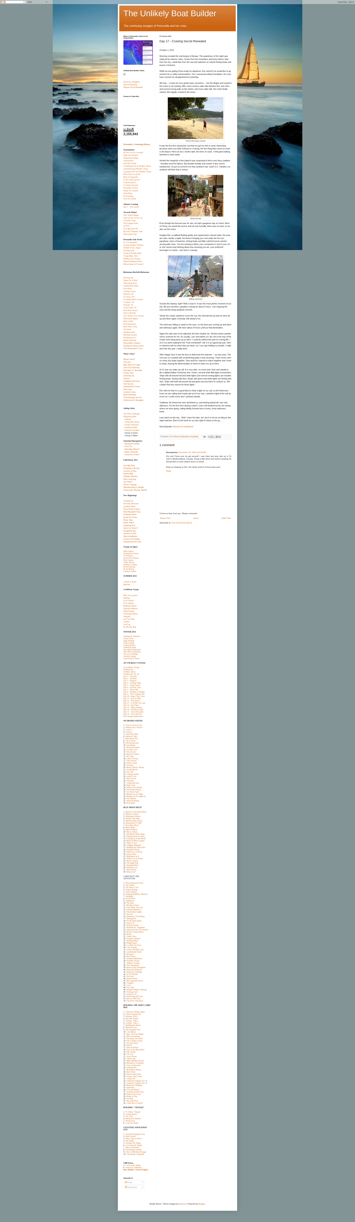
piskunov (183, 1204)
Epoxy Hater (131, 854)
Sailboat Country (133, 963)
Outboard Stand (129, 647)
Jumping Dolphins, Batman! (136, 894)
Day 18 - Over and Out (132, 714)
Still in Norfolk (129, 313)
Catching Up (128, 376)
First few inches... (130, 199)
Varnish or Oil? (129, 533)
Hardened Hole (132, 865)
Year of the (135, 1050)
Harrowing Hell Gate (134, 996)
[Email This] (209, 436)
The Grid (129, 1116)
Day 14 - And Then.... (132, 705)
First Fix (128, 446)
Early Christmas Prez (132, 261)
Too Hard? (128, 482)
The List (129, 1054)
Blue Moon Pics (131, 738)
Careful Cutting (129, 656)
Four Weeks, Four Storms (133, 316)
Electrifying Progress (131, 509)
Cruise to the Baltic (131, 539)
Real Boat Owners (130, 310)
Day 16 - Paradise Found (133, 710)
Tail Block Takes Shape (135, 834)
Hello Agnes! (128, 551)
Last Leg (126, 624)
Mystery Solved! (132, 814)
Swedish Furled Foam (135, 1092)
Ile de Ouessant (129, 567)
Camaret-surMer (129, 571)
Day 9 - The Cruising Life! (134, 694)
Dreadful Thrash (132, 961)
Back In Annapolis (130, 177)
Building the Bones (132, 1025)
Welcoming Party (130, 283)
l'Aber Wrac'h (128, 562)
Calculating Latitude (133, 1150)
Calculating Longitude (135, 1154)
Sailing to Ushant (130, 565)
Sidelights (129, 896)
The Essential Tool (132, 1030)
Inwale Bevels (131, 770)
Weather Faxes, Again (131, 248)
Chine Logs (130, 1059)
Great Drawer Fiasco (131, 658)
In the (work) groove (131, 180)
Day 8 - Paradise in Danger (134, 692)
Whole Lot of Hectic (134, 852)
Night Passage (128, 611)
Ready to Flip (131, 1096)
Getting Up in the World (136, 838)
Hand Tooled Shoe (133, 1074)
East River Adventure (134, 1001)
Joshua (126, 378)
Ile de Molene (128, 569)
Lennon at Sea (129, 471)
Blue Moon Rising (133, 1070)
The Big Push (128, 250)
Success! (129, 914)
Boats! (128, 934)
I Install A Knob (129, 581)
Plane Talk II (128, 522)
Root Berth (130, 803)
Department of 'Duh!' (133, 823)
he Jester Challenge (131, 414)
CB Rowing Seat (132, 743)
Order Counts (131, 763)
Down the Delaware (134, 970)
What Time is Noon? (133, 1139)
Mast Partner (131, 870)
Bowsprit (130, 954)
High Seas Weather (130, 155)
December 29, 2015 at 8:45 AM (192, 452)
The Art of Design (130, 654)
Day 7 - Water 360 (130, 690)
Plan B (129, 1045)
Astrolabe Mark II (132, 449)
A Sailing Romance (131, 381)
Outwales (130, 781)
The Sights (129, 1141)
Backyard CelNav (132, 444)
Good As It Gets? (132, 454)
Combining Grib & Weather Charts (137, 166)
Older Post (226, 518)
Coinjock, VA (128, 302)
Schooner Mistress (130, 608)
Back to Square (132, 861)
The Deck (127, 329)
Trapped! (130, 983)
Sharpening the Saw (132, 542)
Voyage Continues (133, 939)
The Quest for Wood (134, 1039)
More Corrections (132, 1147)
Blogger (202, 1204)
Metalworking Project (134, 821)
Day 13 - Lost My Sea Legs (134, 703)
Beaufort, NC (128, 294)
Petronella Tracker (130, 188)
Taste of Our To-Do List (133, 218)
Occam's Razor (132, 1043)
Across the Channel (131, 558)
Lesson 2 (128, 732)
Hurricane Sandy (133, 747)
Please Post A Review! (133, 87)
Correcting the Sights (133, 1145)
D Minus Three (129, 672)
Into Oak (129, 772)
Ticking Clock (132, 992)
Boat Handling (129, 395)
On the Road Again (133, 921)
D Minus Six (128, 670)
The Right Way (132, 863)
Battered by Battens (133, 1119)
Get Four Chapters (131, 82)
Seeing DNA (131, 1067)
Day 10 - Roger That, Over (134, 696)
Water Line (130, 785)
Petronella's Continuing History (136, 144)
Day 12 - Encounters (131, 701)
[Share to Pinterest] (219, 436)
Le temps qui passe (130, 185)
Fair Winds (129, 885)
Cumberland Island (130, 286)
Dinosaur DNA (131, 1016)
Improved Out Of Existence (137, 930)
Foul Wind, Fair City (134, 907)
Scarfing (129, 765)
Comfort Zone (129, 392)
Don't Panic (131, 1072)
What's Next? (129, 359)
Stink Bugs (127, 193)
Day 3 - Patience (129, 681)
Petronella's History (131, 343)
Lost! (128, 985)
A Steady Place (130, 514)
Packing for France (130, 553)
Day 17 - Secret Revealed (133, 712)
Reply (168, 471)
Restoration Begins (130, 319)
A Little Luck (131, 750)
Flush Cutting (128, 643)
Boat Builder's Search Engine (135, 1170)
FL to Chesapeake (130, 242)
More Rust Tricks (130, 327)
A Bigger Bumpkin (133, 845)
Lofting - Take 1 (132, 1021)
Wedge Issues (131, 943)
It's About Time (132, 792)
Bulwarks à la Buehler (135, 1063)
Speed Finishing (132, 801)
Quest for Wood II (130, 528)
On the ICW (130, 899)
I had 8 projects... (130, 182)
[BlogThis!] (211, 436)
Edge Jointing (128, 641)
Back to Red (128, 321)
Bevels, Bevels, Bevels (135, 767)
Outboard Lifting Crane (133, 346)
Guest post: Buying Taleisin (135, 490)
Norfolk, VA (128, 305)
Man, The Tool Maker (135, 1034)
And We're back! (130, 163)
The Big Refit (129, 465)
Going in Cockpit (132, 430)
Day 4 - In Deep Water (132, 683)
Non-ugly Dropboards (132, 650)
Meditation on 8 (132, 856)
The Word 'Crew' (132, 887)
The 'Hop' (130, 987)
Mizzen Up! (131, 872)
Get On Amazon (130, 84)
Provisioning (128, 196)
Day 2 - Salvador (130, 678)
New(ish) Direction (131, 504)
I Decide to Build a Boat (135, 1012)
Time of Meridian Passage (135, 1152)
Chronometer (128, 161)
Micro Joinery (131, 832)
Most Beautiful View (132, 512)
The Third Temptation (132, 652)
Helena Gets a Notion (133, 727)
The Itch (127, 362)
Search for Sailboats (133, 1167)
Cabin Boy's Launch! (134, 1103)
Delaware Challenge (134, 972)
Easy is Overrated (133, 1065)
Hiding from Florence (132, 259)
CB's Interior (131, 761)
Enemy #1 (130, 923)
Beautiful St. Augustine (135, 927)
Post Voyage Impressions (133, 716)
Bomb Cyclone (129, 340)
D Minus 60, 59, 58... (131, 674)
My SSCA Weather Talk (132, 231)
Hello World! (130, 1136)
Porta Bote (127, 289)
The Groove (131, 752)
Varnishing (130, 745)
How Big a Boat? (132, 825)
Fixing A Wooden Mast (132, 253)
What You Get (131, 1027)
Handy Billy (128, 473)
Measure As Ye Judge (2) (136, 796)
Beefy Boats (130, 827)
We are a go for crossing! (133, 152)
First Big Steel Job (130, 229)
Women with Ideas (132, 818)
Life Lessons (130, 741)
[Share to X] (214, 436)
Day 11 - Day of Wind (132, 698)
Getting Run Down (132, 422)
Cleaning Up (128, 501)
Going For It (131, 994)
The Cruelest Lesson (134, 1041)
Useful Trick (131, 776)
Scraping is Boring (131, 468)
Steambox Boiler (133, 850)
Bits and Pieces (132, 1101)
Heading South (129, 332)
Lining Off (130, 1079)
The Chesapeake (132, 965)
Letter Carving (132, 758)
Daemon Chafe (131, 736)
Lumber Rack (129, 506)
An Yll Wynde (132, 974)
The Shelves (131, 798)
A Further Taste (129, 220)
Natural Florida (132, 925)
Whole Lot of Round (134, 858)
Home (196, 518)
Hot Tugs (130, 756)
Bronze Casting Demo (135, 932)
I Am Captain (131, 947)
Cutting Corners (129, 291)
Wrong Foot (130, 1121)
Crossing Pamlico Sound (133, 299)
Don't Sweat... (132, 778)
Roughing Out (129, 531)
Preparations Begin (130, 158)
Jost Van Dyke (129, 619)
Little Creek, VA (129, 308)
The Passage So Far (132, 397)
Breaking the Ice (129, 338)
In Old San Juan (129, 627)
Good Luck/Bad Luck (135, 950)
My (127, 1019)
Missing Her (131, 919)
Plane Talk (127, 520)
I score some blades (133, 1165)
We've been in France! (133, 264)
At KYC (126, 226)
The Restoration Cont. (133, 348)
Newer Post (165, 518)
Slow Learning (129, 479)
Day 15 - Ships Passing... (133, 707)
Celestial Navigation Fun (135, 1134)
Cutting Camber (132, 774)
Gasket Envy (131, 936)
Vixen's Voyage (130, 484)
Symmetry (130, 1087)
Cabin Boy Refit (131, 734)
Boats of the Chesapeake (135, 967)
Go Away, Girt (129, 297)
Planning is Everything (135, 916)
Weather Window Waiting (136, 990)
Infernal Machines (133, 910)
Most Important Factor (134, 883)
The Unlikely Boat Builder (169, 13)
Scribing (129, 1099)
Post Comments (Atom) (182, 523)
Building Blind (132, 941)
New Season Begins (131, 215)
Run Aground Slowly (134, 981)
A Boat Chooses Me (133, 1014)
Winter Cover (131, 843)
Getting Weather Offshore (133, 245)
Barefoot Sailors (132, 754)
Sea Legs (127, 389)
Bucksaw (126, 584)
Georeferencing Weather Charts (135, 169)
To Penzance (128, 556)
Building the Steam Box (135, 847)
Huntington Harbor (132, 816)
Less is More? (128, 600)
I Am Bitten (131, 1032)
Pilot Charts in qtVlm (131, 174)
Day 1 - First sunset (131, 207)
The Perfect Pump (133, 790)
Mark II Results (131, 452)
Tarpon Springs (131, 890)
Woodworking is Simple (133, 487)
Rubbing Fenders (130, 605)
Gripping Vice (129, 525)
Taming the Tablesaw (131, 636)
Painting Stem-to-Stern (135, 836)
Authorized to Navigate (133, 400)
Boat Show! (131, 956)
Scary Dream (131, 1056)
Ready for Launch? (130, 191)
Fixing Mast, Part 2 (131, 256)
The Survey (128, 384)
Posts (129, 1182)
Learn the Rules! (132, 1123)
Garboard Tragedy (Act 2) (136, 1083)
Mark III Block (131, 830)
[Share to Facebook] (217, 436)
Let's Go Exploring (131, 367)
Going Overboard (131, 425)
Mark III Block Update (135, 841)
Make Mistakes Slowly (135, 1061)
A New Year (128, 373)
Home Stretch (131, 979)
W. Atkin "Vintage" (133, 1112)
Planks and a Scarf (133, 1094)
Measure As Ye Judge (134, 794)
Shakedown (130, 901)
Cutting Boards (129, 645)
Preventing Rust (129, 324)
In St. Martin (128, 603)
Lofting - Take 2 (132, 1023)
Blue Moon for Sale (131, 365)
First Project (133, 1019)
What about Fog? (130, 234)
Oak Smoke (131, 1052)
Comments (132, 1187)
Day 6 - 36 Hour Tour (132, 687)
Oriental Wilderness (134, 959)
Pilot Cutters (128, 560)
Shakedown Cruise (131, 386)
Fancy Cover (128, 638)
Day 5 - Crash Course (131, 685)
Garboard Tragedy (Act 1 (136, 1081)
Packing (126, 597)
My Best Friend (132, 905)
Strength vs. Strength (132, 370)
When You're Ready (134, 787)
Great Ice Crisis (130, 517)
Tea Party (130, 976)
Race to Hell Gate (133, 999)
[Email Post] (204, 437)
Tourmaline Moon (130, 613)
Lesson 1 (128, 730)
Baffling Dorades (130, 335)
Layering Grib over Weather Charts (137, 172)
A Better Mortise (130, 476)
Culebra (126, 621)
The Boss (130, 903)
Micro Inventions (133, 1036)
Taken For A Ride (130, 280)
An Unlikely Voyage (131, 667)
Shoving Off (128, 278)
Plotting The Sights (133, 1143)
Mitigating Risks (129, 416)
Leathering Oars (132, 783)
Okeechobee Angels (134, 912)
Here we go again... (131, 595)
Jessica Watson (131, 892)
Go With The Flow (133, 945)
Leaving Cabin (131, 427)
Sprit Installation (130, 536)
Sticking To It (131, 867)
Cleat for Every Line (133, 725)
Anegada (126, 616)
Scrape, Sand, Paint (134, 1076)
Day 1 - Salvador (130, 676)
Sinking (128, 419)
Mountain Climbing (134, 1085)
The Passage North (130, 223)
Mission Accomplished (183, 426)
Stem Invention (132, 1047)
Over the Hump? (133, 1090)
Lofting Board (131, 1114)
